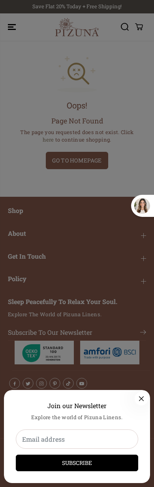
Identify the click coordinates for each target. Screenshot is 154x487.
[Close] (141, 398)
